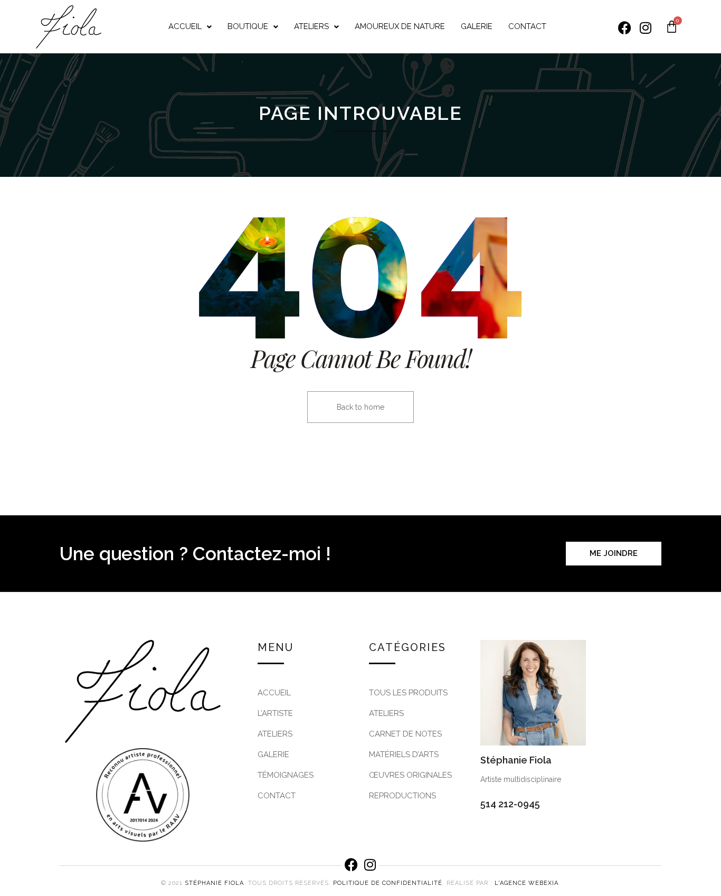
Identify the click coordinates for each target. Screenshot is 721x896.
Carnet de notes (405, 734)
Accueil (185, 26)
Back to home (360, 407)
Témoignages (286, 775)
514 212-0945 (510, 803)
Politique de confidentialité (387, 883)
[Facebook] (624, 27)
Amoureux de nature (400, 26)
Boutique (247, 26)
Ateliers (311, 26)
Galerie (476, 26)
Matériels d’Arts (404, 754)
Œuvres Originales (410, 775)
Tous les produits (408, 692)
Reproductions (402, 795)
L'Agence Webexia (526, 883)
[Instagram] (645, 27)
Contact (527, 26)
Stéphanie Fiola (214, 883)
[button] (190, 27)
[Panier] (671, 27)
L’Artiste (275, 713)
